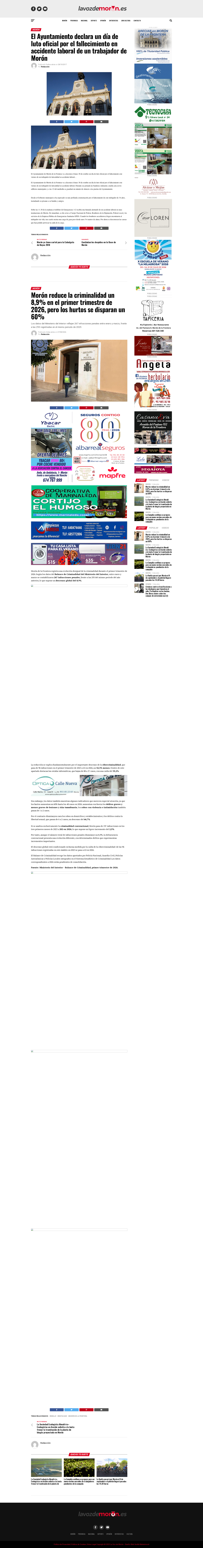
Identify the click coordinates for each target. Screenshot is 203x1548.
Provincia (74, 20)
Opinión (103, 20)
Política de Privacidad (62, 1544)
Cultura (130, 1534)
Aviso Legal (91, 1544)
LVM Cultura (125, 20)
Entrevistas (113, 20)
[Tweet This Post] (71, 121)
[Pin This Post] (86, 121)
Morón (64, 20)
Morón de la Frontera (78, 1416)
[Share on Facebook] (57, 121)
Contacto (137, 20)
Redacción (45, 67)
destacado (62, 1416)
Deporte (94, 20)
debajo (53, 1416)
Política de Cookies (78, 1544)
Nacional (84, 20)
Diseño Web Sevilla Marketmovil (137, 1544)
